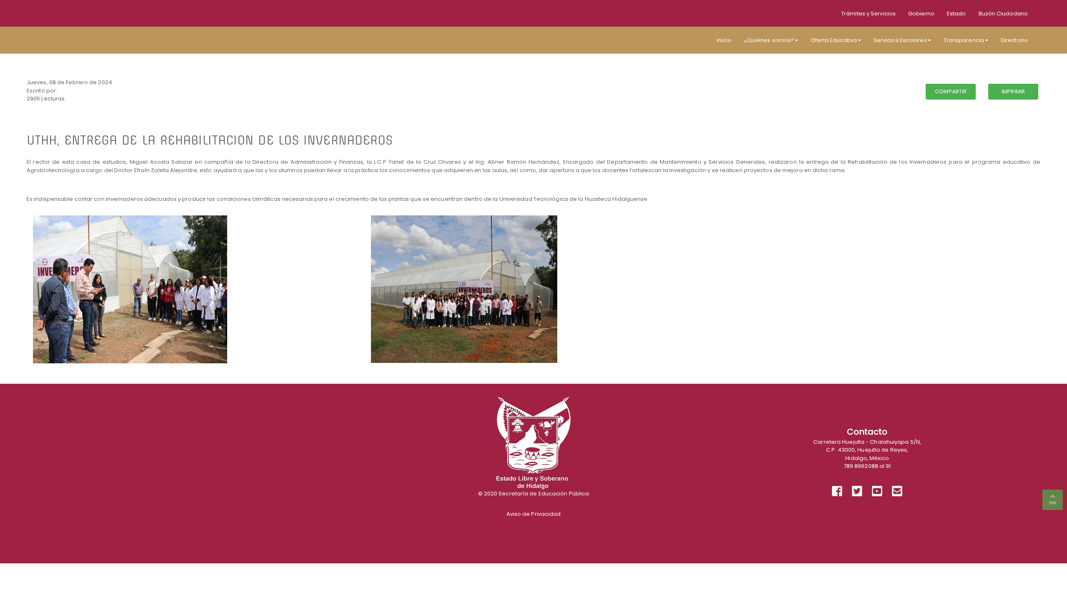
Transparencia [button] (964, 40)
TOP (1052, 502)
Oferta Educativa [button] (834, 40)
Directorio (1014, 40)
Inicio (724, 40)
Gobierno (921, 14)
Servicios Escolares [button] (900, 40)
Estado (956, 14)
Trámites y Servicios (868, 14)
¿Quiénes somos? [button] (769, 40)
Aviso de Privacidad (533, 514)
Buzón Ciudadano (1003, 14)
